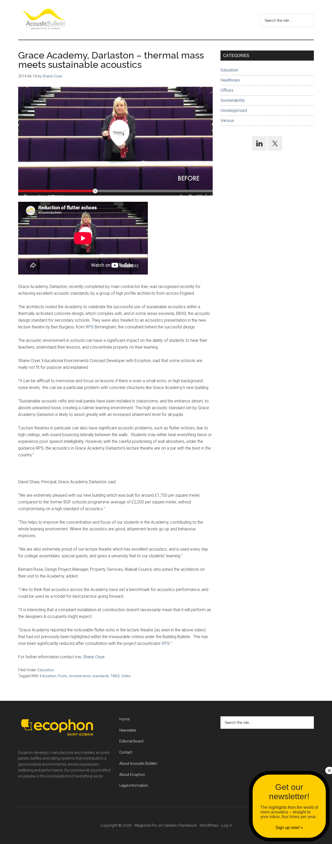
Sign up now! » (289, 827)
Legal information (133, 785)
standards (100, 676)
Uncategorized (233, 110)
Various (227, 120)
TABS (115, 676)
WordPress (209, 825)
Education (46, 670)
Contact (125, 752)
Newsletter (127, 730)
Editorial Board (131, 741)
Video (126, 676)
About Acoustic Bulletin (138, 763)
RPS (90, 326)
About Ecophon (132, 775)
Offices (226, 90)
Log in (226, 825)
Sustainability (232, 100)
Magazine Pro (145, 825)
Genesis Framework (180, 825)
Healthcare (230, 80)
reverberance (80, 676)
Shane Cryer (94, 656)
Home (124, 719)
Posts (62, 676)
